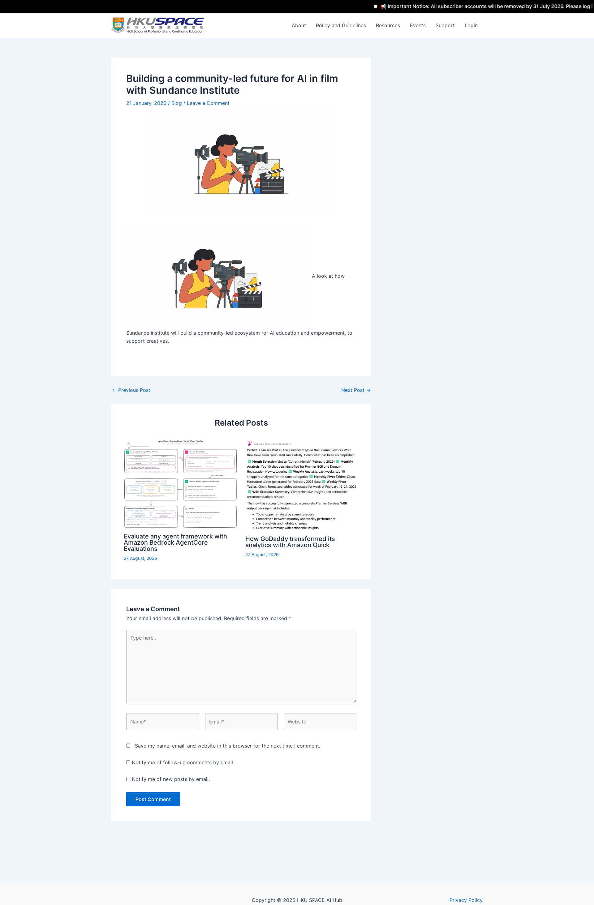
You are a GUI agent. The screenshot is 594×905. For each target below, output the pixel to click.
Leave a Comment (208, 103)
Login (471, 25)
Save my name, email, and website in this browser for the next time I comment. (227, 746)
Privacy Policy (466, 900)
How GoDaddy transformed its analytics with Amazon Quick (290, 542)
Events (418, 25)
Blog (176, 103)
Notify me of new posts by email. (171, 779)
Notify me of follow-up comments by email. (183, 762)
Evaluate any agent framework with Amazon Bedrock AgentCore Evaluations (175, 542)
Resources (388, 25)
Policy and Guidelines (341, 25)
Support (445, 25)
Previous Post (131, 390)
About (299, 25)
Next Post (356, 390)
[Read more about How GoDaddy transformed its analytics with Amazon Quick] (302, 484)
